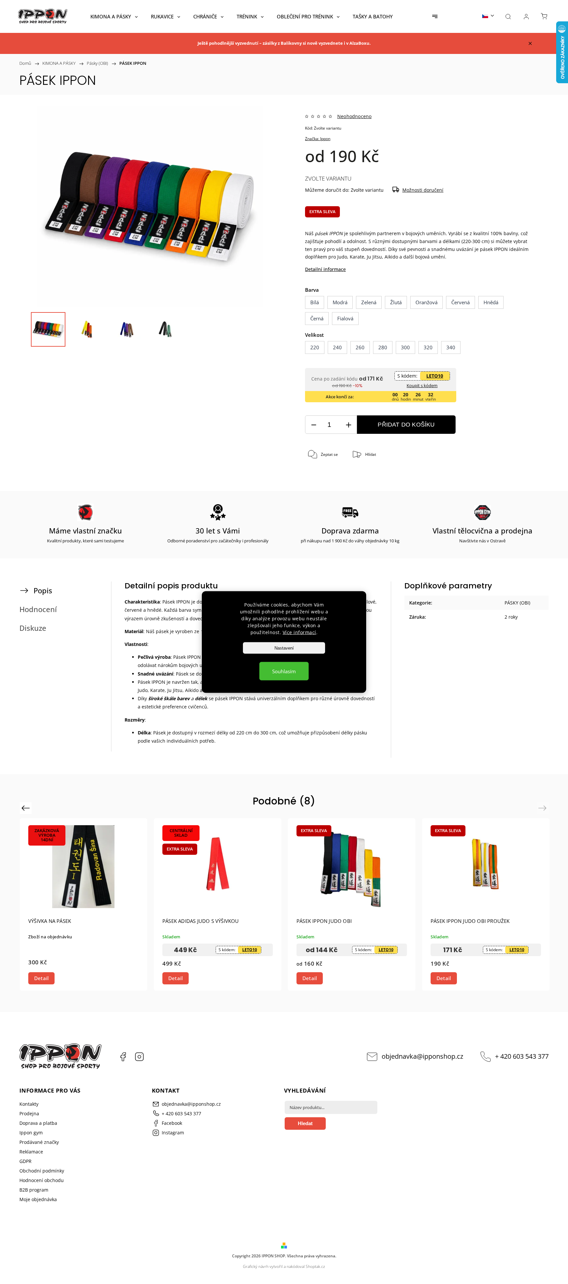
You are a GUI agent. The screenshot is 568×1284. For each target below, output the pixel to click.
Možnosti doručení (422, 190)
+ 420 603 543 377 (522, 1056)
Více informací (299, 632)
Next (543, 807)
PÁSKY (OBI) (517, 603)
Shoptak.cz (315, 1266)
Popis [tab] (43, 590)
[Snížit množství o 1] (313, 424)
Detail (41, 978)
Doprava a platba (38, 1123)
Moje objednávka (38, 1199)
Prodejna (29, 1113)
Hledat (305, 1123)
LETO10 (434, 376)
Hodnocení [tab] (38, 609)
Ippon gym (31, 1132)
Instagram (139, 1057)
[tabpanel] (83, 904)
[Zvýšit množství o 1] (348, 424)
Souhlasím (284, 671)
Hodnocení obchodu (41, 1180)
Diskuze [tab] (32, 628)
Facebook (123, 1057)
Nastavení (284, 648)
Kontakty (28, 1104)
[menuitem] (114, 16)
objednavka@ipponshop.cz (422, 1056)
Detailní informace (325, 269)
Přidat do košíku (406, 424)
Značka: (317, 138)
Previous (26, 807)
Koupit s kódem (422, 385)
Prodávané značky (39, 1142)
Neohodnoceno (354, 116)
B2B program (33, 1190)
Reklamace (31, 1151)
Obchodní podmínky (41, 1171)
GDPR (25, 1161)
